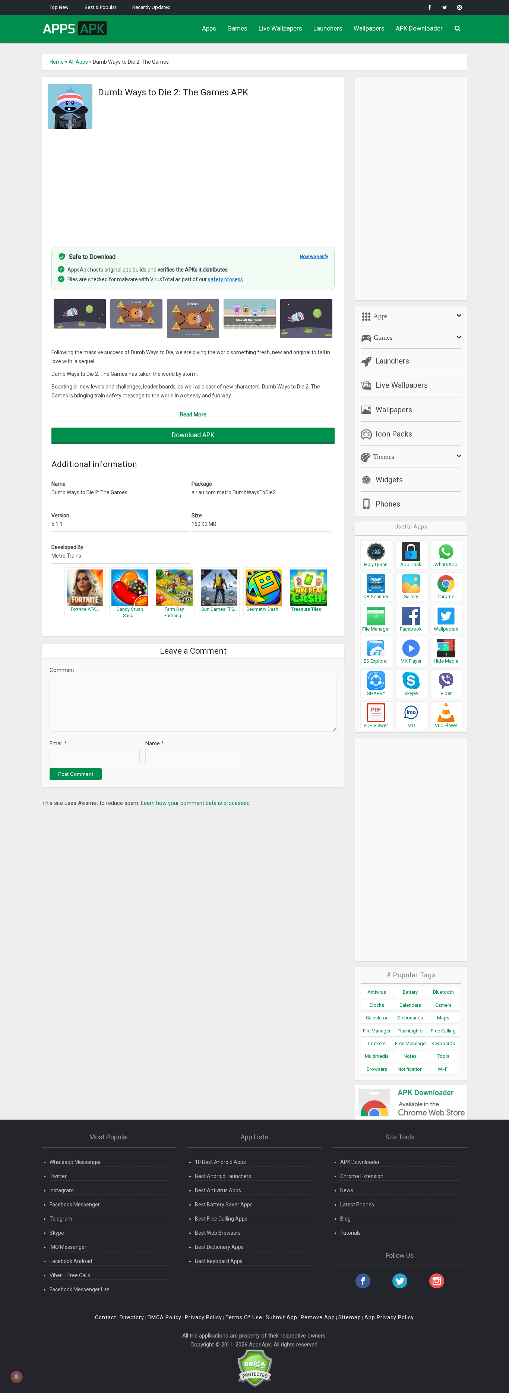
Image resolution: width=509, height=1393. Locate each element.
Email (58, 743)
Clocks (376, 1005)
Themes (382, 456)
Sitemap (349, 1317)
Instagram (62, 1190)
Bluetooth (443, 992)
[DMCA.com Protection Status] (255, 1368)
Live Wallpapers (280, 28)
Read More (193, 414)
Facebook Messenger (75, 1204)
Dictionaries (410, 1018)
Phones (388, 503)
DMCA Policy (164, 1317)
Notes (410, 1056)
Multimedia (377, 1056)
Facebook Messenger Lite (80, 1289)
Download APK (193, 435)
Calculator (377, 1018)
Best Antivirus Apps (218, 1190)
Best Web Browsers (218, 1233)
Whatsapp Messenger (75, 1162)
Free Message (410, 1043)
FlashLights (410, 1031)
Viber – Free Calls (70, 1275)
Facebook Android (71, 1261)
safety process (225, 279)
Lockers (377, 1043)
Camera (443, 1005)
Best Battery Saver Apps (224, 1204)
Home (57, 62)
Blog (345, 1219)
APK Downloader (419, 28)
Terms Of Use (243, 1317)
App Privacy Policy (389, 1317)
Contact (105, 1317)
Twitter (58, 1176)
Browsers (377, 1069)
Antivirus (376, 992)
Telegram (61, 1219)
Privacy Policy (203, 1317)
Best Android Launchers (223, 1176)
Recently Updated (151, 7)
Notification (410, 1069)
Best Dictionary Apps (219, 1247)
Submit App (281, 1317)
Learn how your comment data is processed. (196, 803)
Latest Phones (357, 1204)
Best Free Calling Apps (221, 1219)
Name (154, 743)
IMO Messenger (68, 1247)
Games (237, 28)
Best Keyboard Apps (219, 1261)
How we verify (314, 256)
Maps (443, 1018)
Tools (443, 1056)
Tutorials (350, 1233)
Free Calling (443, 1031)
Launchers (327, 28)
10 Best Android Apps (220, 1162)
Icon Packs (394, 433)
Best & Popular (100, 7)
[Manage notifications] (16, 1377)
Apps (209, 28)
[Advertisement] (193, 183)
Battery (410, 992)
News (346, 1190)
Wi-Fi (443, 1069)
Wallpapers (369, 28)
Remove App (318, 1317)
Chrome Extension (361, 1176)
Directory (132, 1317)
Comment (62, 670)
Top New (59, 7)
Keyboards (443, 1043)
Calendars (410, 1005)
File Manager (377, 1031)
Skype (57, 1233)
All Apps (78, 62)
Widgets (389, 479)
